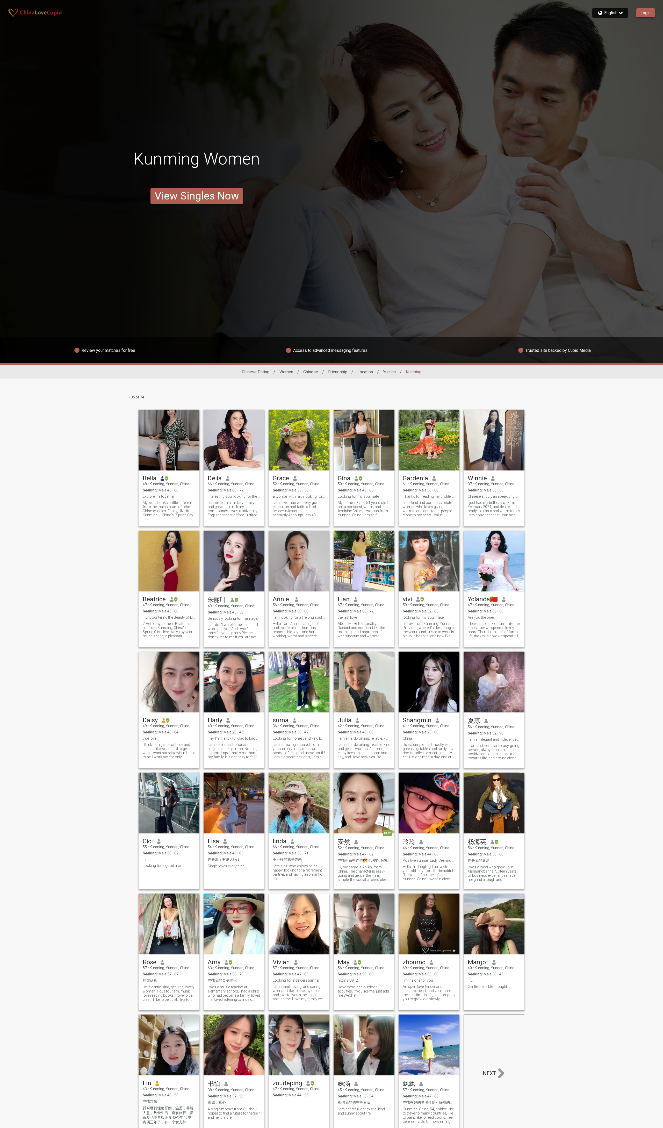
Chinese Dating (255, 371)
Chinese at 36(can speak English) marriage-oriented (494, 496)
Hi (144, 859)
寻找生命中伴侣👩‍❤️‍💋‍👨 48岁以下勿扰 (364, 860)
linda (279, 841)
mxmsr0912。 (350, 980)
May (343, 962)
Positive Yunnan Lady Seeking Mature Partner (429, 860)
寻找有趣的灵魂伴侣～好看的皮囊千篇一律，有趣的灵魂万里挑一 (429, 1102)
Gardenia (415, 478)
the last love (347, 617)
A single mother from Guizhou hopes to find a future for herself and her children (234, 1113)
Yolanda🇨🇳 (483, 599)
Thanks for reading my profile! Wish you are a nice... (429, 496)
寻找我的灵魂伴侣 (222, 980)
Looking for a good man (162, 865)
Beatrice (154, 599)
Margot (478, 962)
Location (365, 371)
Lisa (213, 841)
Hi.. (470, 980)
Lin (147, 1083)
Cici (148, 841)
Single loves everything (226, 866)
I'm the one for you (418, 980)
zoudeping (287, 1083)
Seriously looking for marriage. (233, 618)
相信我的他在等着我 (354, 1102)
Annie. (282, 599)
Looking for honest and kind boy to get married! (299, 738)
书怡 (214, 1083)
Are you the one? (481, 617)
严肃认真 (150, 980)
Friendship (337, 371)
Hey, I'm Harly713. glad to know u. (234, 738)
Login (645, 12)
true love (149, 738)
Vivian (281, 962)
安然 (344, 841)
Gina (344, 478)
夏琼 (474, 720)
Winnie (477, 478)
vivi (407, 599)
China (407, 738)
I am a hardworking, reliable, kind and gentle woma (364, 738)
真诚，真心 (217, 1102)
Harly (215, 720)
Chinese (310, 371)
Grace (281, 478)
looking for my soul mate (423, 617)
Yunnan (389, 371)
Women (286, 371)
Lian (344, 599)
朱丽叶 (217, 599)
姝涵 (344, 1083)
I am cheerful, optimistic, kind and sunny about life (361, 1111)
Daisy (150, 720)
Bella (149, 478)
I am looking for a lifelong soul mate (299, 617)
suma (281, 720)
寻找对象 (150, 1101)
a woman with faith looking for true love (299, 496)
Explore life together (159, 496)
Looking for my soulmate (358, 496)
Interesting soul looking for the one (234, 496)
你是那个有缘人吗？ (224, 859)
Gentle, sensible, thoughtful (489, 986)
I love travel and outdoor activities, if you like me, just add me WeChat (363, 991)
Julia (344, 720)
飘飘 (409, 1083)
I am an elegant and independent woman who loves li (494, 739)
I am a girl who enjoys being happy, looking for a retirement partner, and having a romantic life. (297, 872)
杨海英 (477, 841)
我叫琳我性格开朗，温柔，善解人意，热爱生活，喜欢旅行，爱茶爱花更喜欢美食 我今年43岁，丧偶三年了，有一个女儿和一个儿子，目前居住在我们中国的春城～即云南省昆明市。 (169, 1115)
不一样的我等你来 (287, 859)
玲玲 (409, 841)
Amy (214, 962)
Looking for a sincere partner (296, 980)
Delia (215, 478)
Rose (149, 962)
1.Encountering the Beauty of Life (169, 617)
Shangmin (417, 720)
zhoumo (414, 962)
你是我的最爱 (478, 860)
